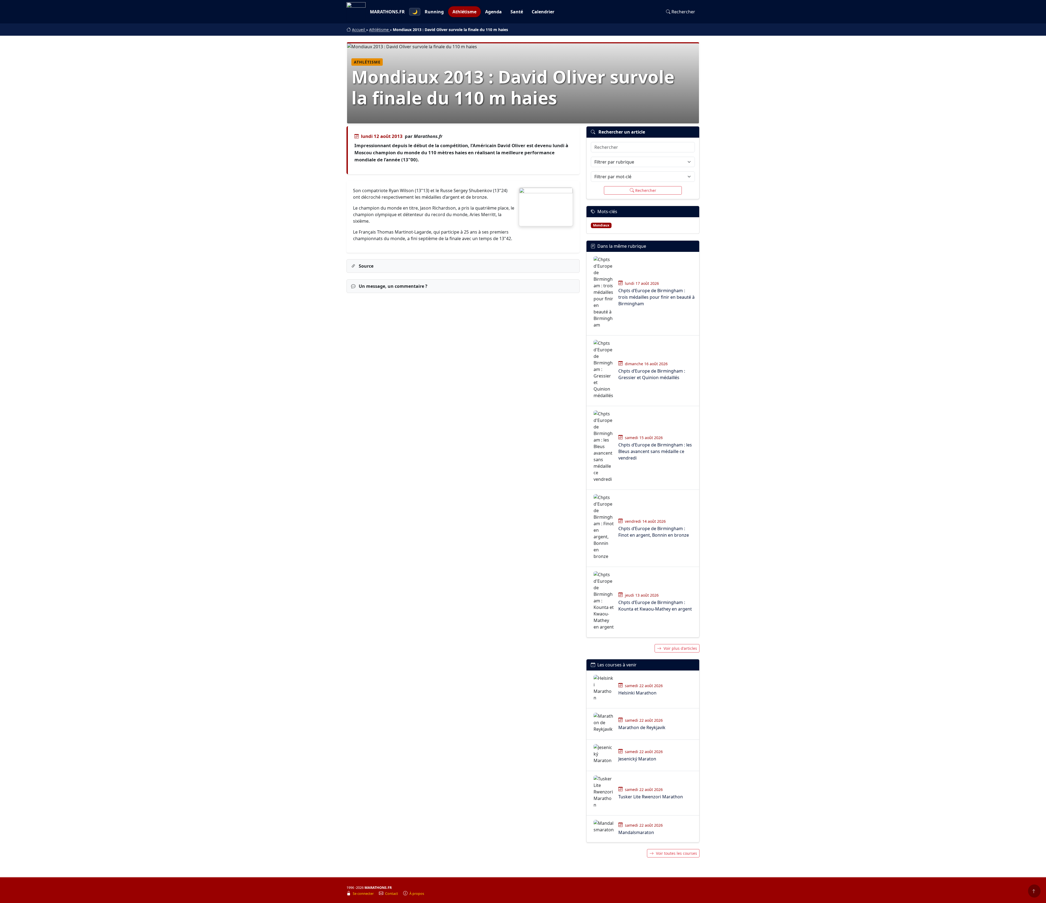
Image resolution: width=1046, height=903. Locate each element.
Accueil (359, 29)
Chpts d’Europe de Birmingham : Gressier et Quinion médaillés (651, 374)
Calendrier (543, 12)
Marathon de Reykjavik (641, 727)
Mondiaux (601, 225)
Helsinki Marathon (637, 693)
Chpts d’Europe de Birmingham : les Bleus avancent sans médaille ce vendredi (655, 451)
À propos (416, 893)
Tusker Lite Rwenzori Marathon (650, 797)
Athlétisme (464, 12)
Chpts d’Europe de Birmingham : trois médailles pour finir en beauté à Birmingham (656, 297)
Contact (392, 893)
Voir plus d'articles (680, 648)
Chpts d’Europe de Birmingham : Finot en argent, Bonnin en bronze (653, 532)
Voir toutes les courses (676, 853)
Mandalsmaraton (636, 832)
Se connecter (364, 893)
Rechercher (683, 12)
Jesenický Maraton (637, 759)
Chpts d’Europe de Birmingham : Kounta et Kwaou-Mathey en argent (655, 605)
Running (434, 12)
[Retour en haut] (1034, 891)
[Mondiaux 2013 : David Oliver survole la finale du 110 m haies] (546, 206)
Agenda (493, 12)
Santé (516, 12)
